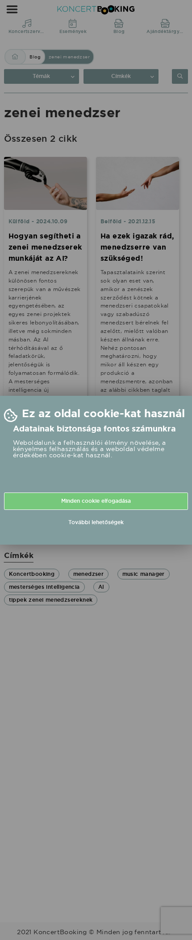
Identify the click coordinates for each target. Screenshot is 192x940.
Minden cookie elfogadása (96, 501)
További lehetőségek (96, 522)
